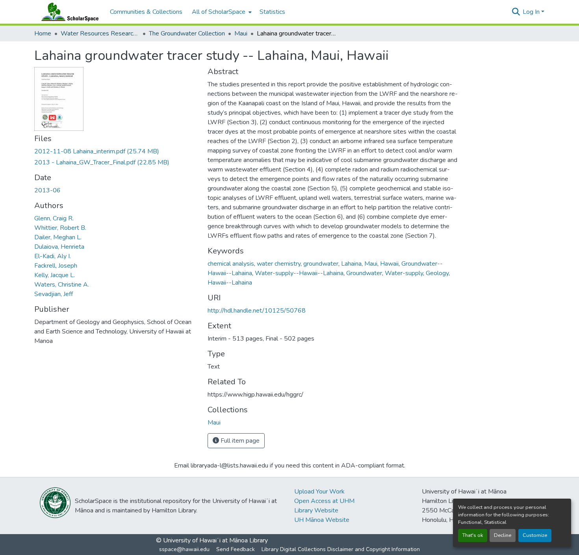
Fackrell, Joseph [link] (55, 265)
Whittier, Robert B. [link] (60, 227)
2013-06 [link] (47, 190)
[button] (68, 12)
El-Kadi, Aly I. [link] (52, 256)
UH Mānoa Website (321, 520)
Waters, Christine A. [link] (61, 284)
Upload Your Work (319, 491)
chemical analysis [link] (231, 263)
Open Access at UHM (324, 501)
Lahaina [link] (351, 263)
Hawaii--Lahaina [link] (230, 282)
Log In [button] (532, 11)
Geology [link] (437, 273)
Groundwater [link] (364, 273)
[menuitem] (221, 12)
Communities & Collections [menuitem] (146, 11)
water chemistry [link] (279, 263)
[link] (116, 151)
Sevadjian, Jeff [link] (53, 294)
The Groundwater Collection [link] (187, 33)
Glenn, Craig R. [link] (54, 218)
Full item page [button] (239, 440)
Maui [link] (240, 33)
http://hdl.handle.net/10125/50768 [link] (257, 310)
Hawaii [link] (389, 263)
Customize (535, 535)
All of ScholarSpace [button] (218, 11)
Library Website (316, 510)
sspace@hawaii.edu (184, 549)
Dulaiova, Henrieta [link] (59, 246)
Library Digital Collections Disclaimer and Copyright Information (341, 549)
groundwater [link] (320, 263)
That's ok (472, 535)
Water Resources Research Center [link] (100, 33)
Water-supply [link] (404, 273)
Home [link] (42, 33)
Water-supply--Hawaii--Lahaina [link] (299, 273)
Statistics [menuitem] (272, 11)
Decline (502, 535)
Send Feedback (235, 549)
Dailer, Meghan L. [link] (58, 237)
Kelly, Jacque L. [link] (54, 275)
